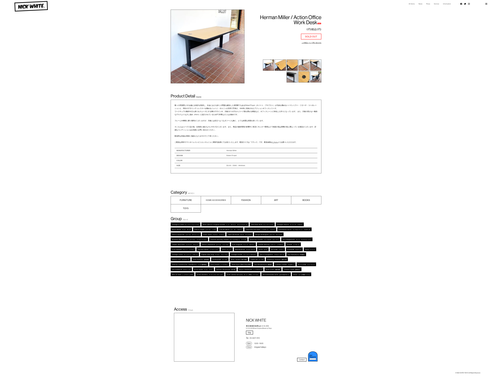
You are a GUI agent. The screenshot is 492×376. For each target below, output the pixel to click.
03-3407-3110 (255, 338)
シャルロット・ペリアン (260, 229)
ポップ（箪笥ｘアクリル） (243, 274)
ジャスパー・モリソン (185, 244)
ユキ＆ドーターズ (272, 254)
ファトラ (310, 249)
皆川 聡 (225, 269)
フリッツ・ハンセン (183, 249)
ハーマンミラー (208, 249)
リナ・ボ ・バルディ (230, 229)
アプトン (277, 249)
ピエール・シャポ (205, 229)
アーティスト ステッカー (210, 274)
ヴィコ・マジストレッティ (297, 239)
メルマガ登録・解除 (313, 356)
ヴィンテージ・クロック (185, 254)
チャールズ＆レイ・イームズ (228, 239)
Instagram (469, 3)
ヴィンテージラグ (262, 224)
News (420, 4)
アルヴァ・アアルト (213, 234)
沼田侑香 (201, 259)
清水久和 (277, 259)
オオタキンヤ (180, 259)
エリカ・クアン (203, 269)
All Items (412, 4)
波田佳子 (292, 269)
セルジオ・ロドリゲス (268, 234)
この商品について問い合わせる (311, 43)
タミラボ (257, 259)
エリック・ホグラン (243, 244)
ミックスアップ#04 (182, 274)
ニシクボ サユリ (250, 269)
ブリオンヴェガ (245, 249)
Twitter (465, 3)
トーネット (293, 244)
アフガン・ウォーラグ (214, 254)
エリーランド (306, 264)
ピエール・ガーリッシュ (186, 234)
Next (237, 46)
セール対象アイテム (301, 274)
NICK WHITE (31, 6)
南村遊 (263, 264)
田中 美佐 (239, 259)
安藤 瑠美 (273, 269)
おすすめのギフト (276, 274)
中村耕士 (296, 254)
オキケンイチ (181, 269)
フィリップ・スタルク (290, 224)
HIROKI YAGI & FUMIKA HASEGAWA (241, 264)
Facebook (461, 3)
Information (447, 4)
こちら (274, 142)
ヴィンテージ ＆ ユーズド (185, 224)
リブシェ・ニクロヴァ (270, 244)
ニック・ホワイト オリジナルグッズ (225, 224)
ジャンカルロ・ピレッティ (264, 239)
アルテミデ (294, 249)
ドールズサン (219, 264)
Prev (178, 46)
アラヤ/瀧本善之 (189, 264)
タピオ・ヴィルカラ (240, 234)
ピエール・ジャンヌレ (215, 244)
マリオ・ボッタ (181, 229)
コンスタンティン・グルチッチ (294, 229)
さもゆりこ (284, 264)
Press (428, 4)
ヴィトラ (227, 249)
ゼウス (262, 249)
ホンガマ (219, 259)
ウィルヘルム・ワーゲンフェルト (189, 239)
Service (436, 4)
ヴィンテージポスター (243, 254)
